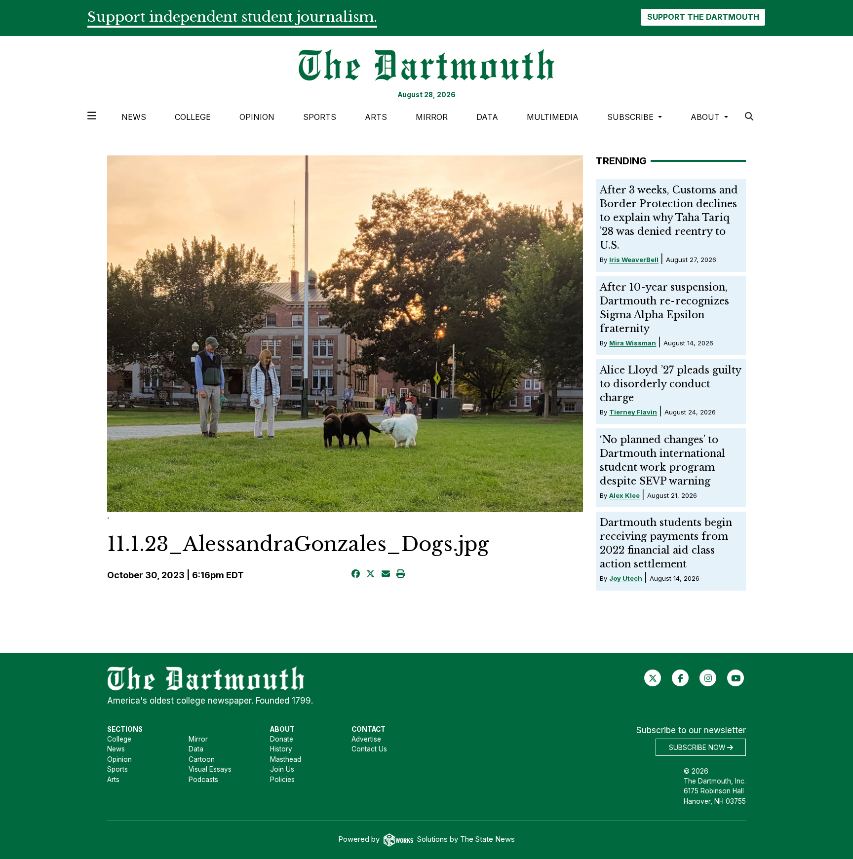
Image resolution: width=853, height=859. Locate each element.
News (133, 117)
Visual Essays (210, 769)
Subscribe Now (698, 747)
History (281, 749)
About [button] (706, 117)
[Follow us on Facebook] (680, 678)
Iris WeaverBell (634, 259)
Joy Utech (625, 578)
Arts (376, 117)
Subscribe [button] (631, 117)
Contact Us (369, 749)
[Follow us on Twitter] (652, 678)
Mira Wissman (632, 343)
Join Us (282, 769)
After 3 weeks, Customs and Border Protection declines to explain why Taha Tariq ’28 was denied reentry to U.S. (669, 217)
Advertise (366, 739)
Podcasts (203, 780)
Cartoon (202, 759)
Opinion (256, 117)
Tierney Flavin (633, 412)
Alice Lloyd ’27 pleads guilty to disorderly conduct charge (670, 384)
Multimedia (553, 117)
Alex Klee (624, 495)
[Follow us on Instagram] (708, 678)
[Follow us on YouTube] (735, 678)
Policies (282, 780)
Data (487, 117)
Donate (281, 739)
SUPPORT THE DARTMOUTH (703, 17)
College (193, 117)
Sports (319, 117)
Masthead (285, 759)
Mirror (432, 117)
